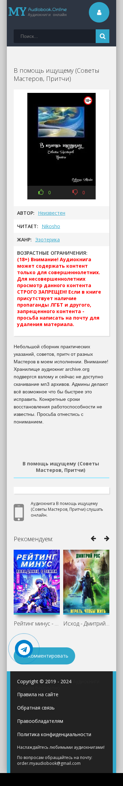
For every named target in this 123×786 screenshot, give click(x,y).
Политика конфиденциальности (54, 734)
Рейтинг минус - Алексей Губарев (37, 623)
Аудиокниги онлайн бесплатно (58, 684)
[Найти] (102, 36)
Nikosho (51, 226)
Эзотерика (47, 239)
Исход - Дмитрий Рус (86, 623)
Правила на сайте (37, 694)
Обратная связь (36, 707)
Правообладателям (40, 721)
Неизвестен (51, 213)
